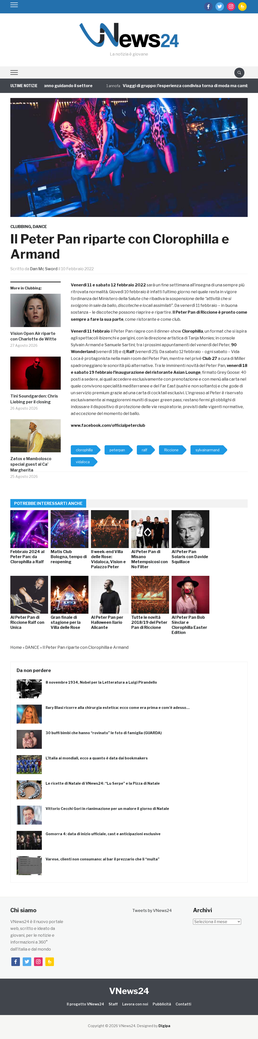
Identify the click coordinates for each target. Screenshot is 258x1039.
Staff (113, 1004)
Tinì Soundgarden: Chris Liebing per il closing (34, 399)
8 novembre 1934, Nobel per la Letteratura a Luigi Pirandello (101, 682)
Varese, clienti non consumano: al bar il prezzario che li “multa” (102, 859)
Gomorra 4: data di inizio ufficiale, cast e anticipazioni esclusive (103, 834)
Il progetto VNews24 (85, 1004)
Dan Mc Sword (43, 268)
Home (16, 647)
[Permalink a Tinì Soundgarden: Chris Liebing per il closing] (35, 375)
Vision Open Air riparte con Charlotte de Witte (33, 336)
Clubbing (20, 226)
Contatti (183, 1004)
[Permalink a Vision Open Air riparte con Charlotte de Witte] (35, 312)
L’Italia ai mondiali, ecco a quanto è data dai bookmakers (97, 758)
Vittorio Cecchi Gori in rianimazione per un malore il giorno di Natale (107, 808)
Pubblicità (162, 1004)
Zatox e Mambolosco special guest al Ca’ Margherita (30, 464)
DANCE (40, 226)
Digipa (164, 1026)
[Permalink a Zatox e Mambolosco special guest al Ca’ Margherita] (35, 437)
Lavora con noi (135, 1004)
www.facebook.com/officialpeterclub (108, 425)
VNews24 (129, 991)
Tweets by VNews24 (152, 910)
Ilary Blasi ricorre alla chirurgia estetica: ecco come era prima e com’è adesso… (118, 707)
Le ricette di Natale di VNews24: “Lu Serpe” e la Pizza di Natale (103, 783)
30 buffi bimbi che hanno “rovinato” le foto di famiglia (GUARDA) (104, 733)
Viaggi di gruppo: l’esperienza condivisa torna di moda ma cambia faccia (178, 85)
